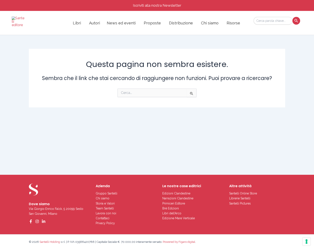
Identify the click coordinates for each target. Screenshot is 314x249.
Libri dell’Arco (171, 213)
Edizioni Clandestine (176, 193)
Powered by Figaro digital (178, 241)
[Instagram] (37, 221)
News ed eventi (121, 23)
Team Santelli (105, 208)
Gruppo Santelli (106, 193)
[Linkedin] (43, 221)
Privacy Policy (105, 223)
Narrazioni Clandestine (177, 198)
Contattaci (102, 218)
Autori (94, 23)
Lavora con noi (106, 213)
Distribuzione (181, 23)
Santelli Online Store (243, 193)
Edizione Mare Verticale (178, 218)
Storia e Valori (105, 203)
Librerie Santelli (239, 198)
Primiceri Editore (173, 203)
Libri (77, 23)
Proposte (152, 23)
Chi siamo (210, 23)
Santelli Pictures (240, 203)
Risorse (233, 23)
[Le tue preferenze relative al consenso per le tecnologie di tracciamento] (306, 241)
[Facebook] (31, 221)
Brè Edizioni (170, 208)
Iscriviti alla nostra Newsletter (157, 5)
